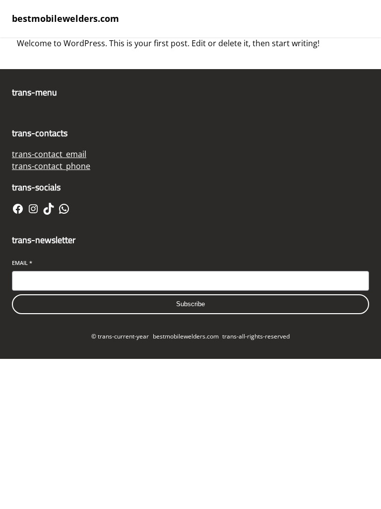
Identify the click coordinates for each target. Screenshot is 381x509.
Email (22, 262)
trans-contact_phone (51, 166)
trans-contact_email (49, 154)
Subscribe (190, 304)
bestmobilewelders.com (65, 18)
